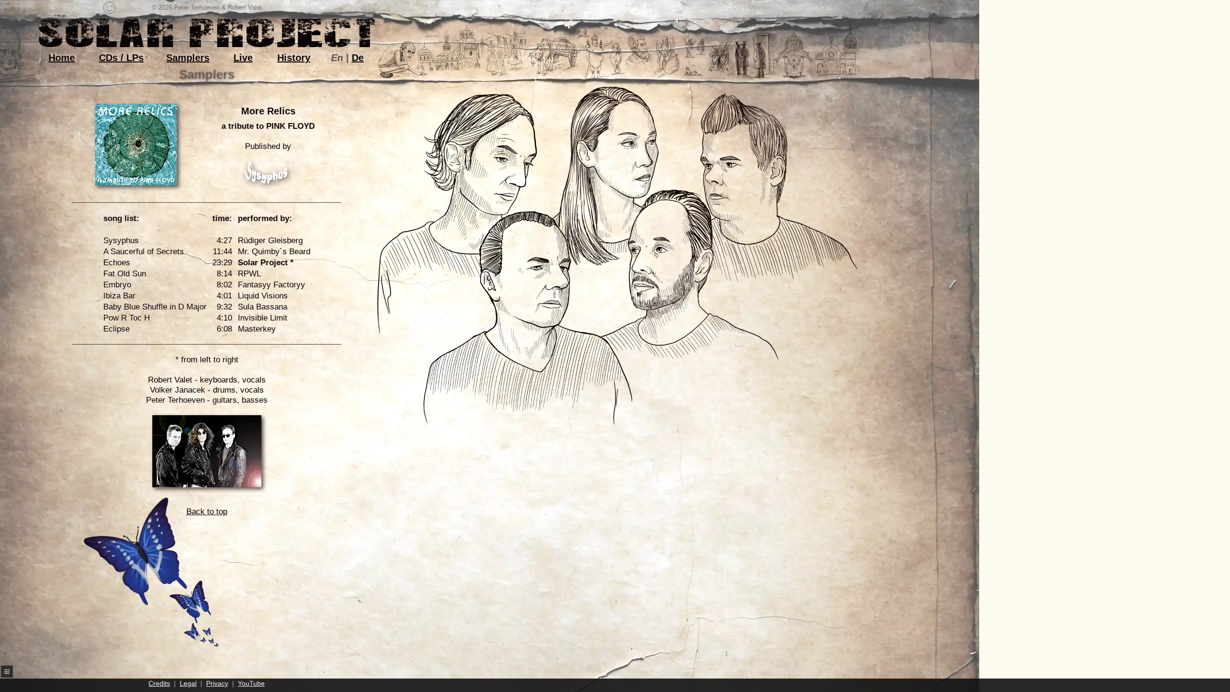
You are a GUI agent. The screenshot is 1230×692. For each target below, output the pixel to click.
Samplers (187, 57)
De (358, 57)
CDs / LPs (121, 57)
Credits (159, 683)
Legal (188, 683)
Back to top (206, 511)
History (293, 57)
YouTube (251, 683)
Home (62, 57)
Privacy (217, 683)
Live (243, 57)
